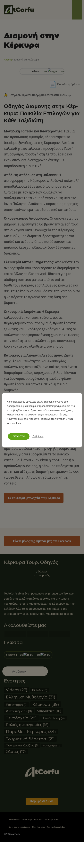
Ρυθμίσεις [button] (38, 436)
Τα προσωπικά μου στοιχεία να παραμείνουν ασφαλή (41, 428)
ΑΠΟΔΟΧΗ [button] (19, 436)
